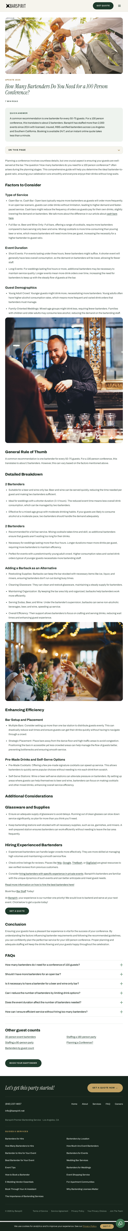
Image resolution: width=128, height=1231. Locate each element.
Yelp (59, 862)
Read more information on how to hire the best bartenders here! (39, 884)
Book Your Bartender (23, 1063)
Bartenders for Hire (14, 1139)
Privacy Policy (77, 1211)
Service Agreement (59, 1211)
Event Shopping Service (78, 1175)
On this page (17, 150)
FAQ (108, 1104)
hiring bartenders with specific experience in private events (51, 873)
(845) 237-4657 (13, 1104)
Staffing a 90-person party (19, 1042)
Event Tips (10, 1167)
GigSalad (91, 862)
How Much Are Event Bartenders (82, 1146)
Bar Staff (21, 891)
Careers (119, 1104)
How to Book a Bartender (17, 1175)
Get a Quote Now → (105, 1088)
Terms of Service (40, 1211)
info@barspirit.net (15, 1111)
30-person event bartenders (20, 1036)
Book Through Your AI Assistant (20, 1189)
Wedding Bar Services (77, 1160)
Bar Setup (12, 719)
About (85, 1104)
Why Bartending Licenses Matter (82, 1189)
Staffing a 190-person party (81, 1036)
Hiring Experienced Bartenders (33, 845)
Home (74, 1104)
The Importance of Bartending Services (24, 1196)
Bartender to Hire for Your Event (20, 1153)
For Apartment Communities (80, 1182)
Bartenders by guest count (19, 1048)
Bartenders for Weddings (78, 1167)
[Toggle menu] (119, 5)
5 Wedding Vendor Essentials (19, 1182)
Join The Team (116, 1211)
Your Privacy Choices (97, 1211)
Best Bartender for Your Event (19, 1160)
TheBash (77, 862)
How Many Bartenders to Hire (19, 1146)
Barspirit (12, 897)
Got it (107, 1226)
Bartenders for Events (77, 1153)
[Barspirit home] (15, 5)
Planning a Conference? (79, 1042)
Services (97, 1104)
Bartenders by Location (77, 1139)
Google (67, 862)
